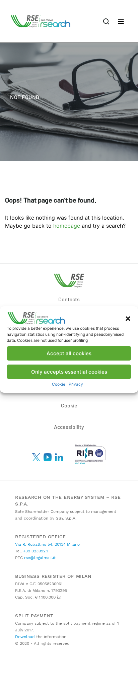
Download (25, 636)
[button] (128, 318)
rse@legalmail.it (39, 557)
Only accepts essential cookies (69, 372)
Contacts (69, 299)
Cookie (58, 384)
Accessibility (69, 426)
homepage (66, 225)
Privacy (76, 384)
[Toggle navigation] (121, 21)
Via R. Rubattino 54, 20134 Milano (47, 544)
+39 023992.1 (35, 551)
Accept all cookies (69, 353)
